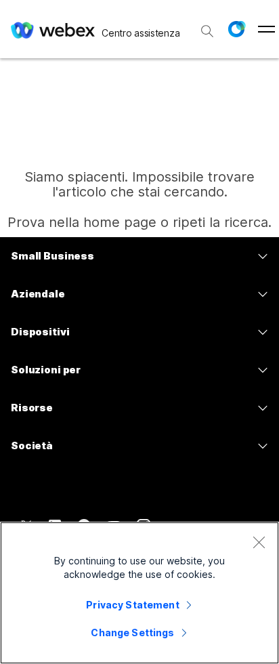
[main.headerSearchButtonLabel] (207, 26)
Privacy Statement (132, 604)
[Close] (258, 542)
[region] (139, 593)
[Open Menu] (266, 29)
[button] (236, 29)
